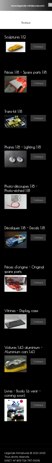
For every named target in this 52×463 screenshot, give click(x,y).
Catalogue (38, 46)
